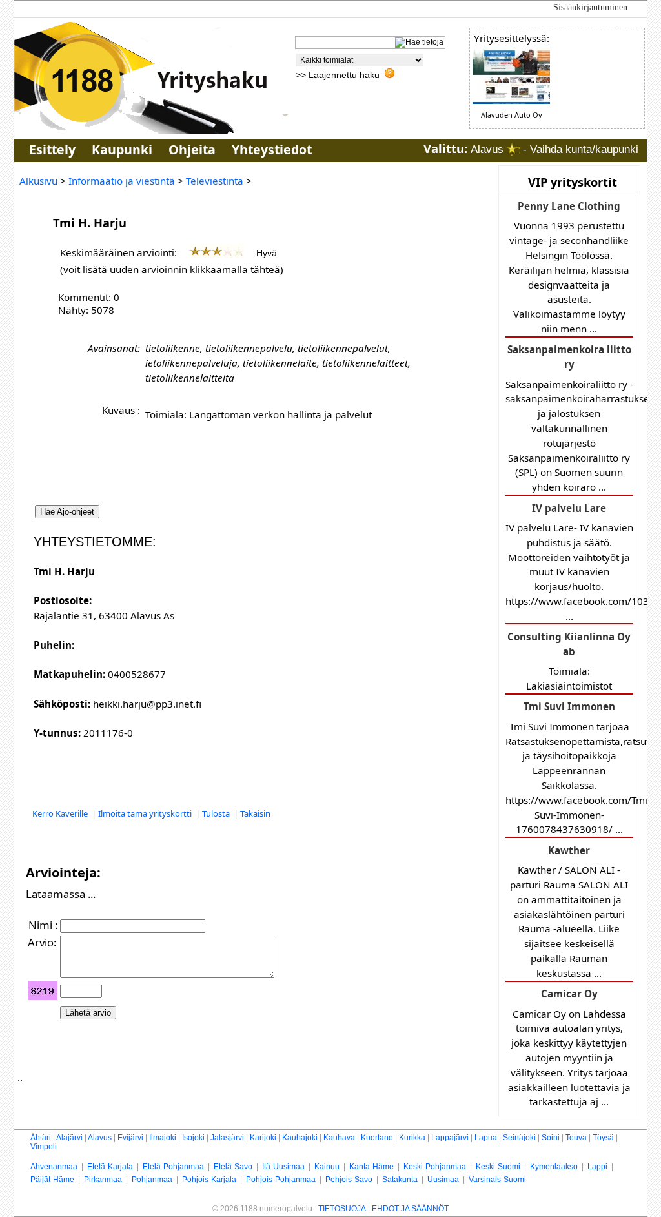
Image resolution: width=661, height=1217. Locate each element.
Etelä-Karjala (110, 1166)
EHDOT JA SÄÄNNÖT (410, 1208)
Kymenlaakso (554, 1166)
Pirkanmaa (103, 1179)
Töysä (603, 1137)
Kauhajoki (300, 1137)
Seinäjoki (519, 1137)
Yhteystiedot (272, 149)
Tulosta (217, 813)
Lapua (485, 1137)
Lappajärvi (450, 1137)
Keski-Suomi (498, 1166)
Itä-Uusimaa (283, 1166)
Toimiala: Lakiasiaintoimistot (569, 661)
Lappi (597, 1166)
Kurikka (412, 1137)
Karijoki (263, 1137)
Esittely (52, 149)
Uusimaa (443, 1179)
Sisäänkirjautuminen (590, 7)
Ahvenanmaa (53, 1166)
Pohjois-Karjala (209, 1179)
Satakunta (400, 1179)
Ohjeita (192, 149)
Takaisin (255, 813)
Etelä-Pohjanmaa (173, 1166)
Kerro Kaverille (61, 813)
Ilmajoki (162, 1137)
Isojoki (193, 1137)
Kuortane (377, 1137)
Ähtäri (40, 1137)
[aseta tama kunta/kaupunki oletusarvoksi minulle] (513, 149)
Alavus (100, 1137)
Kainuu (327, 1166)
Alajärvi (69, 1137)
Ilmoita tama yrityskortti (146, 813)
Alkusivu (38, 180)
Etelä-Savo (233, 1166)
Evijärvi (130, 1137)
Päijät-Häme (52, 1179)
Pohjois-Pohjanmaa (281, 1179)
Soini (551, 1137)
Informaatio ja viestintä (121, 180)
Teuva (576, 1137)
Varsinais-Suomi (497, 1179)
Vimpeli (43, 1146)
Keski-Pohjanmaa (434, 1166)
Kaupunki (122, 149)
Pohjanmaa (152, 1179)
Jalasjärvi (227, 1137)
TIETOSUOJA (342, 1208)
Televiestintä (214, 180)
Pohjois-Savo (348, 1179)
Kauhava (339, 1137)
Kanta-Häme (371, 1166)
